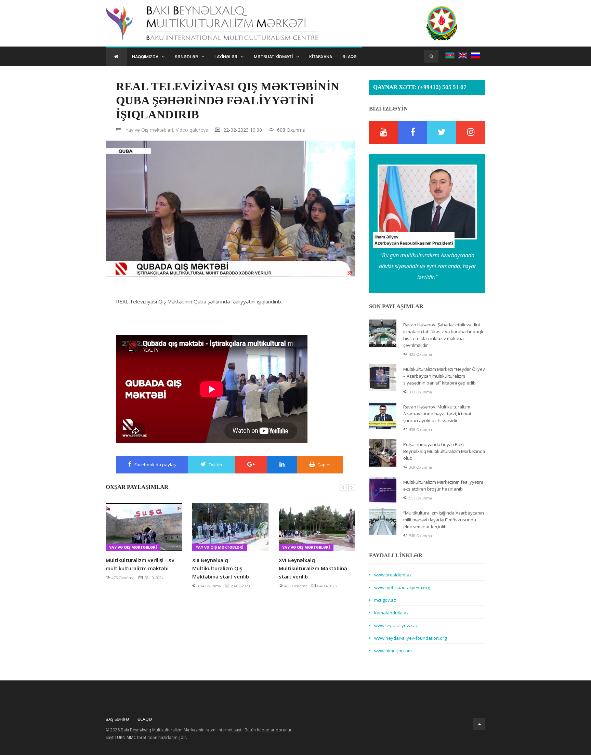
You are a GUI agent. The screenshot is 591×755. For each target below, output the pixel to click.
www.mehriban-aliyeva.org (402, 587)
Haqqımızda (145, 56)
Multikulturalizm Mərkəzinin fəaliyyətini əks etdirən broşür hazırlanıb (443, 485)
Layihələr (225, 56)
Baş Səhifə (117, 719)
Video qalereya (192, 130)
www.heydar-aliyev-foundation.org (410, 638)
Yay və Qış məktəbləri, (150, 130)
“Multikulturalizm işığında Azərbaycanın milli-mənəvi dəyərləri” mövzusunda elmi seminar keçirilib (443, 520)
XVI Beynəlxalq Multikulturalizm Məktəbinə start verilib (313, 568)
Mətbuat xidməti (273, 56)
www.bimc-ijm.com (393, 651)
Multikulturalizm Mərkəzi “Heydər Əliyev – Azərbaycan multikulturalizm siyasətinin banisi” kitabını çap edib (444, 376)
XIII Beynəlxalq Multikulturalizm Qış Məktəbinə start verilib (220, 568)
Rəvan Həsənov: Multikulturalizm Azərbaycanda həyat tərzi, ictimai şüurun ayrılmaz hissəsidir (437, 414)
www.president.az (393, 575)
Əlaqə (349, 56)
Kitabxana (320, 56)
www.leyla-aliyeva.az (396, 625)
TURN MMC (125, 737)
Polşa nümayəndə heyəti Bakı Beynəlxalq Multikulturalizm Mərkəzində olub (444, 451)
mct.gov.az (385, 600)
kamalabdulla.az (391, 613)
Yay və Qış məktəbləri (133, 547)
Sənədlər (186, 56)
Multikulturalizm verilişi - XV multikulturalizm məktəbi (140, 564)
